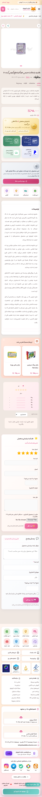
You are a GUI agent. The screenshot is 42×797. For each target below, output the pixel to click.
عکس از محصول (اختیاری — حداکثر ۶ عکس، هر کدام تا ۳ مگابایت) (22, 515)
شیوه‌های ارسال (34, 688)
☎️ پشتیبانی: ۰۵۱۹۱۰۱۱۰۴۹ (30, 3)
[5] (19, 453)
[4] (23, 453)
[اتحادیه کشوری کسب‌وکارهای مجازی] (16, 668)
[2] (31, 453)
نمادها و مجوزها (16, 701)
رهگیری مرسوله (35, 682)
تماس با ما (17, 682)
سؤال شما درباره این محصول (30, 546)
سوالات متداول (16, 691)
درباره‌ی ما (17, 685)
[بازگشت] (39, 26)
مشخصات (32, 83)
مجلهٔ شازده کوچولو (15, 688)
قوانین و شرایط (35, 695)
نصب (8, 753)
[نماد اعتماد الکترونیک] (36, 668)
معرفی (39, 83)
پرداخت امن (35, 691)
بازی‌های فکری (12, 653)
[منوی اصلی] (39, 9)
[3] (27, 453)
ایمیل (36, 469)
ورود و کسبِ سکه (19, 181)
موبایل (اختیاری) (34, 572)
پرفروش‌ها (33, 658)
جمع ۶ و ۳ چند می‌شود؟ (32, 583)
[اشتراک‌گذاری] (8, 26)
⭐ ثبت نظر (31, 526)
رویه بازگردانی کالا (34, 698)
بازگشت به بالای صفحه (20, 777)
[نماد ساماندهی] (26, 668)
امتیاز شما (35, 449)
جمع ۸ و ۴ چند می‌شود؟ (31, 479)
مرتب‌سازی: (34, 414)
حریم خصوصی (16, 695)
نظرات (25, 83)
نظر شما (35, 497)
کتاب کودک (33, 653)
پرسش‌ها (19, 83)
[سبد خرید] (3, 9)
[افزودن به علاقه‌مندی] (3, 26)
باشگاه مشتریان (16, 698)
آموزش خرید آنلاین (34, 685)
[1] (36, 453)
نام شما (35, 459)
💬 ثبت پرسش (31, 600)
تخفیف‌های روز (12, 658)
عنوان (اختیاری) (33, 488)
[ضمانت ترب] (6, 668)
